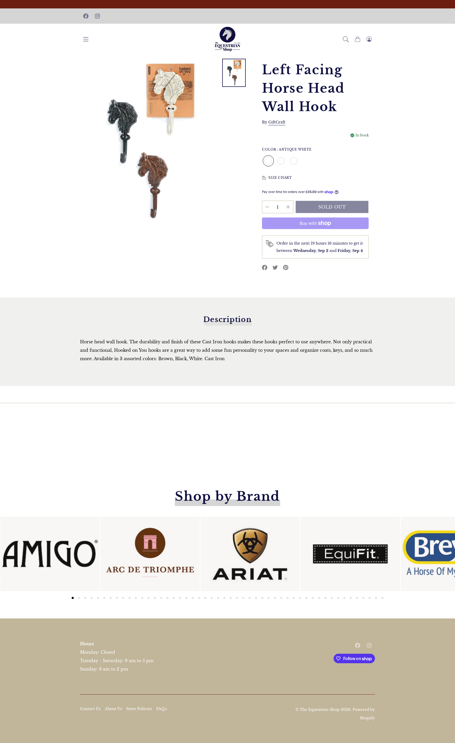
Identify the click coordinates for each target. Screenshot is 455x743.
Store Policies (139, 708)
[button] (346, 39)
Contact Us (90, 708)
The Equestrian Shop (320, 709)
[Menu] (86, 39)
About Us (113, 708)
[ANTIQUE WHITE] (268, 161)
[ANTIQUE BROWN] (281, 161)
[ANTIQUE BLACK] (293, 161)
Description (227, 319)
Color (287, 149)
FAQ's (161, 708)
